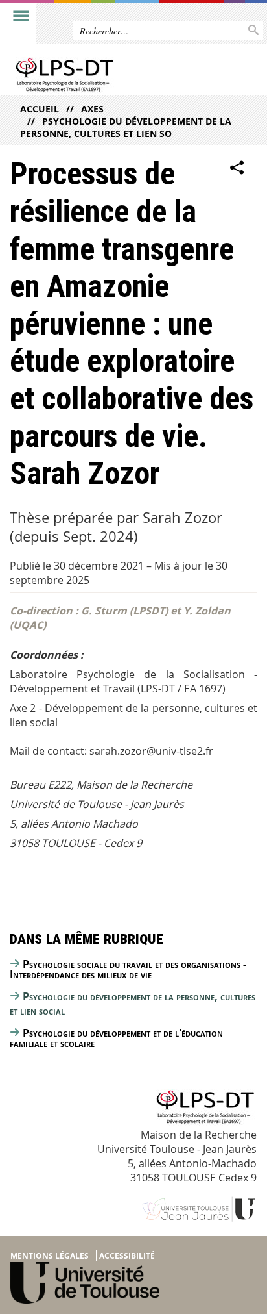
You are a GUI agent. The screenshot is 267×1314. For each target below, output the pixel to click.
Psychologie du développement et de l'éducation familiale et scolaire (116, 1038)
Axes (92, 109)
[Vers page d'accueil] (106, 76)
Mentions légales (49, 1255)
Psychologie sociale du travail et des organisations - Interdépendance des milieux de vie (128, 969)
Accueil (39, 109)
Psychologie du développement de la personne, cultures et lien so (125, 127)
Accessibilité (127, 1255)
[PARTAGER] (237, 167)
